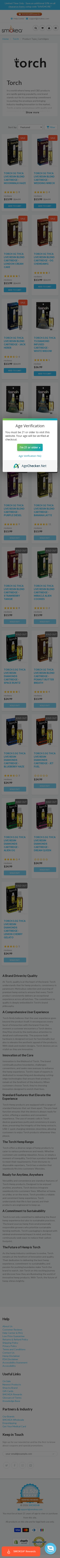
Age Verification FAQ (30, 455)
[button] (50, 1548)
